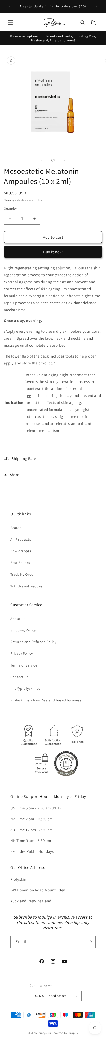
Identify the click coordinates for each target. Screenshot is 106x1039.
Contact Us (19, 677)
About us (17, 618)
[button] (10, 22)
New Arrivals (20, 551)
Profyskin (44, 1033)
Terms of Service (23, 665)
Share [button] (14, 474)
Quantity (10, 208)
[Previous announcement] (9, 6)
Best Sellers (20, 562)
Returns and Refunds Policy (33, 641)
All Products (20, 539)
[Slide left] (41, 160)
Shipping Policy (23, 630)
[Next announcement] (96, 6)
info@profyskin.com (27, 688)
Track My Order (22, 574)
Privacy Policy (21, 653)
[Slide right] (64, 160)
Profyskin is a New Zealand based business (46, 700)
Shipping (9, 200)
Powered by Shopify (65, 1033)
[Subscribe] (89, 942)
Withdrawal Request (27, 586)
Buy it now (53, 251)
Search (16, 527)
